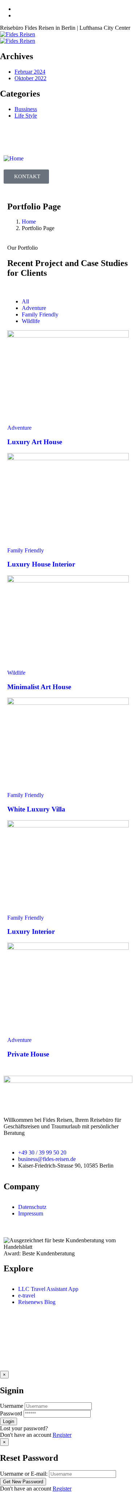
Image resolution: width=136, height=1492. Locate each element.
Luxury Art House (34, 442)
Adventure (19, 428)
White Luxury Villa (36, 809)
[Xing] (32, 137)
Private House (28, 1054)
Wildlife (16, 673)
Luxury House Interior (41, 564)
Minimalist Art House (39, 687)
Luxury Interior (31, 931)
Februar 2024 (30, 72)
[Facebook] (13, 137)
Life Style (26, 116)
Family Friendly (25, 550)
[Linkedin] (52, 137)
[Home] (14, 158)
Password (11, 1413)
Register (62, 1435)
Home (29, 221)
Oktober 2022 (30, 78)
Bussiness (26, 109)
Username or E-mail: (24, 1474)
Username (11, 1406)
